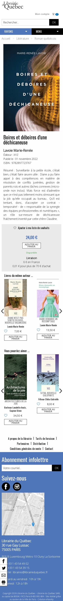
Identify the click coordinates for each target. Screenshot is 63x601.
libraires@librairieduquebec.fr (30, 572)
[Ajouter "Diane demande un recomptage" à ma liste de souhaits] (39, 330)
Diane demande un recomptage (48, 320)
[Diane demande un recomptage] (48, 298)
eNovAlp (49, 599)
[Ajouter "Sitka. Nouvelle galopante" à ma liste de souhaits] (39, 404)
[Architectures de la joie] (15, 377)
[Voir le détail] (15, 297)
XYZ (16, 155)
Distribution (39, 444)
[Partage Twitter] (3, 568)
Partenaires (23, 444)
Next (60, 311)
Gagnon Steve (16, 410)
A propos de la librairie (20, 439)
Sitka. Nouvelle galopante (48, 394)
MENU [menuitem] (39, 31)
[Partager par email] (3, 575)
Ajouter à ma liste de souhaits (33, 228)
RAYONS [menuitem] (8, 31)
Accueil (6, 38)
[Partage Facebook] (3, 561)
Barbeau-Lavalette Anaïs (15, 407)
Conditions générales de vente (25, 449)
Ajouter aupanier (31, 245)
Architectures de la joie (15, 402)
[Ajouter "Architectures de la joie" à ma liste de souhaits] (6, 416)
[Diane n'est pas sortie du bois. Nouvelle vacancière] (15, 297)
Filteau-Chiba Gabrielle (48, 399)
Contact (49, 449)
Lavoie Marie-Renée (18, 150)
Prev (2, 311)
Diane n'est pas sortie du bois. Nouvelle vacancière (15, 320)
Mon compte (42, 14)
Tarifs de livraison (45, 439)
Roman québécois (45, 38)
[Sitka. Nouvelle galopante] (48, 373)
